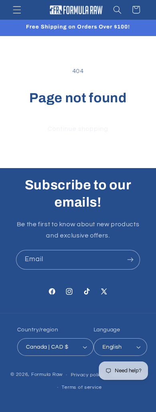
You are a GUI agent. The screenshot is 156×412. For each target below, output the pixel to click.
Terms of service (82, 387)
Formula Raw (47, 375)
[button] (17, 9)
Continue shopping (78, 129)
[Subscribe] (130, 260)
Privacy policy (87, 375)
